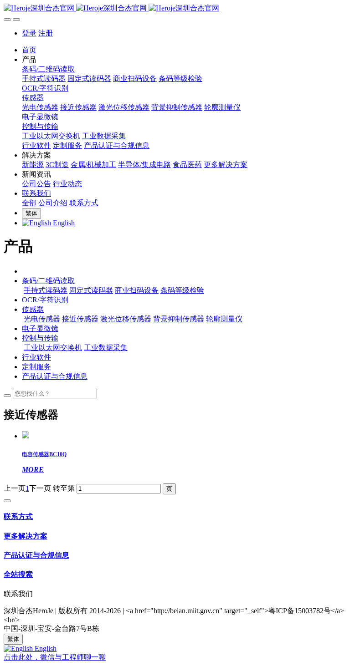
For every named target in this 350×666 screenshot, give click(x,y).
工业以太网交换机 (53, 347)
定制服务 (36, 367)
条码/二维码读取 (48, 281)
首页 (29, 50)
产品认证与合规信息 (55, 376)
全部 (29, 203)
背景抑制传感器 (178, 319)
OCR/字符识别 (45, 300)
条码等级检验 (182, 290)
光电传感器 (42, 319)
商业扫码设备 (137, 290)
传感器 (33, 309)
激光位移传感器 (125, 319)
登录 (29, 33)
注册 (45, 33)
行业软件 (36, 357)
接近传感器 (80, 319)
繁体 (31, 213)
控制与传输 (40, 338)
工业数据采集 (106, 347)
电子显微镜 (40, 328)
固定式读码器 (91, 290)
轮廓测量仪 (224, 319)
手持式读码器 (45, 290)
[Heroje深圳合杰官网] (175, 8)
